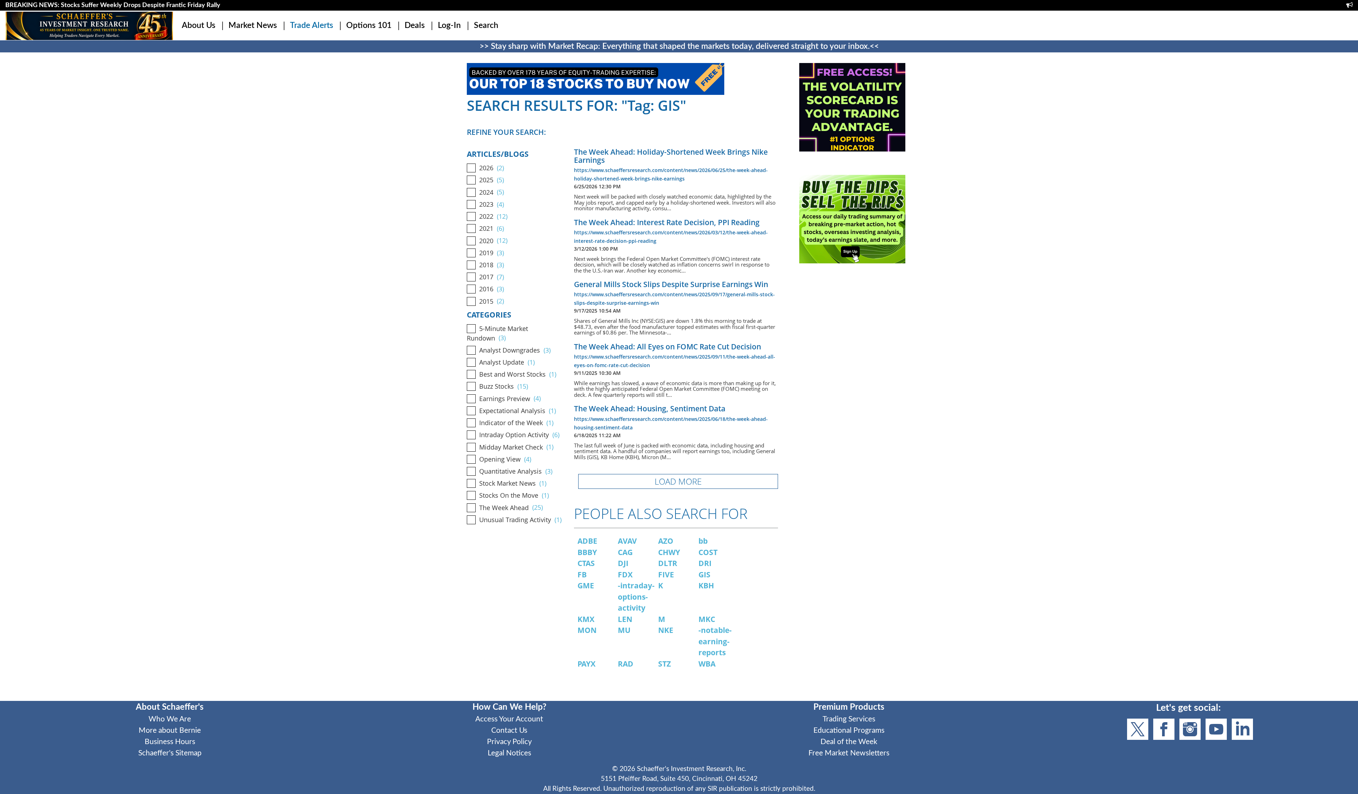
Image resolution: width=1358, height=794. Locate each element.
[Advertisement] (852, 336)
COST (708, 552)
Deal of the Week (848, 742)
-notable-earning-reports (715, 641)
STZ (664, 664)
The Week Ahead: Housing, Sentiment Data (649, 408)
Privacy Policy (509, 742)
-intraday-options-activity (636, 597)
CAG (625, 552)
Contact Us (509, 730)
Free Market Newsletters (848, 753)
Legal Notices (509, 753)
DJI (623, 563)
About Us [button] (198, 25)
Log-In (449, 25)
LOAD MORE (678, 481)
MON (587, 630)
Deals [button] (415, 25)
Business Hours (170, 742)
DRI (705, 563)
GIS (704, 574)
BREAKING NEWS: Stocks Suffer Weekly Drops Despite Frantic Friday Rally (112, 5)
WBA (706, 664)
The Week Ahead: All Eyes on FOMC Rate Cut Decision (667, 347)
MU (624, 630)
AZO (665, 541)
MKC (706, 619)
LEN (625, 619)
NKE (665, 630)
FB (582, 574)
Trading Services (849, 719)
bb (703, 541)
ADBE (587, 541)
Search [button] (486, 25)
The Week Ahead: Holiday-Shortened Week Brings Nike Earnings (671, 156)
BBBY (587, 552)
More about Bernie (170, 730)
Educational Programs (848, 730)
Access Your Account (509, 719)
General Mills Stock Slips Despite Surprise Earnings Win (671, 284)
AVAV (627, 541)
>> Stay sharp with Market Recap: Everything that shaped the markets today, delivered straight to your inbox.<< (679, 46)
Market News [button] (252, 25)
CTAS (586, 563)
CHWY (669, 552)
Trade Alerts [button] (311, 25)
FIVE (666, 574)
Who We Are (170, 719)
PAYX (587, 664)
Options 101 (368, 25)
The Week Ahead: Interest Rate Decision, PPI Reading (667, 222)
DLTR (667, 563)
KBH (706, 585)
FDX (625, 574)
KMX (586, 619)
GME (586, 585)
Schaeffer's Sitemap (170, 753)
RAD (625, 664)
